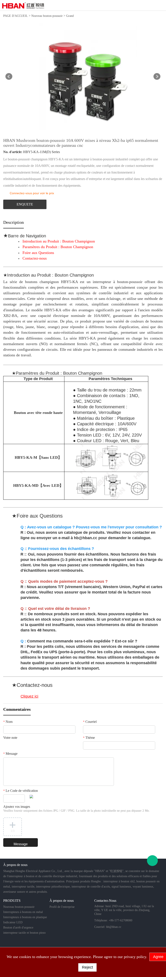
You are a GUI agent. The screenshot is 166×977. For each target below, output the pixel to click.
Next (156, 76)
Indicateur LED (12, 922)
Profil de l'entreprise (62, 906)
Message (10, 753)
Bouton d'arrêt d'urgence (18, 927)
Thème (89, 737)
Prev (8, 76)
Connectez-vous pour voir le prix (32, 193)
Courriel (90, 721)
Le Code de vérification (20, 790)
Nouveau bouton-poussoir (47, 15)
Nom (8, 721)
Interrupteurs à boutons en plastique (25, 917)
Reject (87, 967)
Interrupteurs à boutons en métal (23, 912)
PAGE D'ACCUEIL (15, 15)
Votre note (10, 737)
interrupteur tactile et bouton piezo (24, 932)
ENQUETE (25, 204)
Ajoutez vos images (76, 808)
